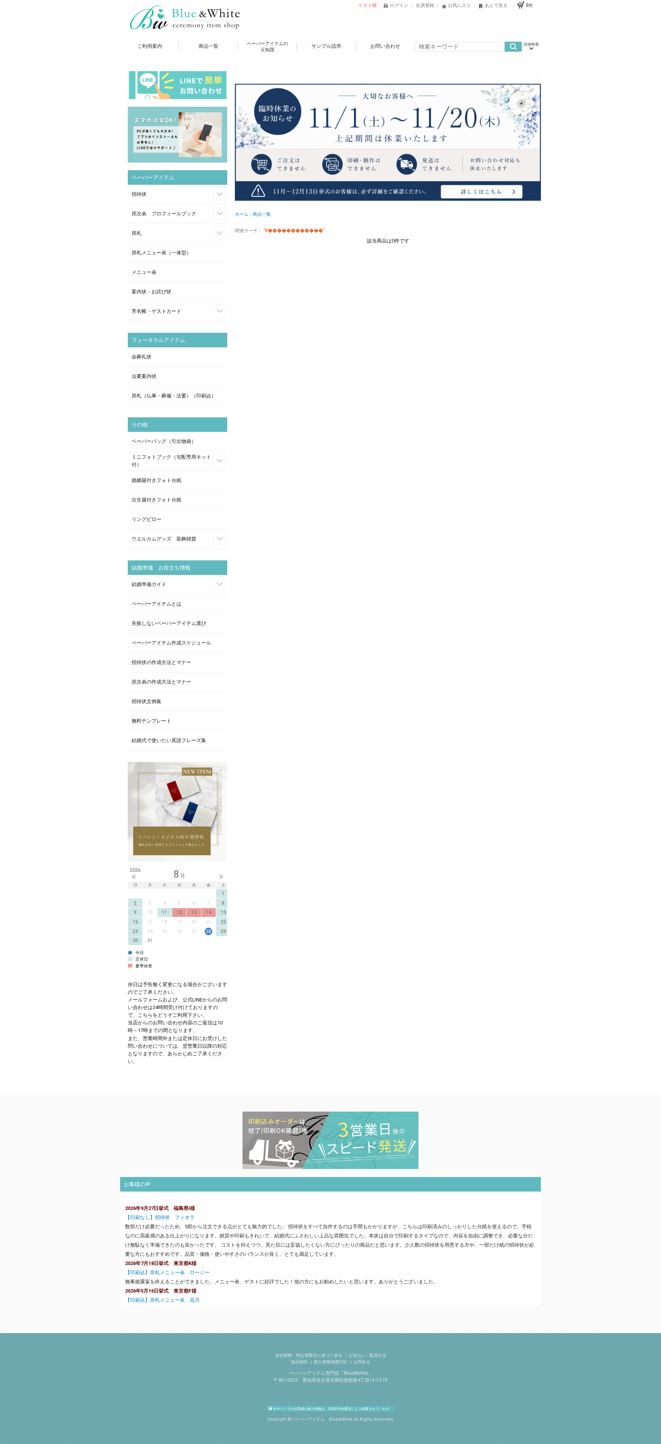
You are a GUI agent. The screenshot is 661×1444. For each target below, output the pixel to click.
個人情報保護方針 (331, 1361)
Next (221, 877)
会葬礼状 (141, 357)
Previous (134, 877)
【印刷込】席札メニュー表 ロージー (167, 1272)
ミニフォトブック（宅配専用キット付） (171, 460)
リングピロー (146, 519)
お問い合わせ (385, 46)
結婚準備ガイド (149, 584)
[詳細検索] (531, 47)
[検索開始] (513, 47)
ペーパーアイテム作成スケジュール (171, 643)
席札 (137, 233)
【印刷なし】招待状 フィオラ (162, 1217)
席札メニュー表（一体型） (161, 253)
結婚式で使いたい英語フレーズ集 (169, 740)
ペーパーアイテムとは (156, 604)
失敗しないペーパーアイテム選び (169, 623)
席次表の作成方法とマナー (161, 682)
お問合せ (361, 1361)
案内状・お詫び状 (151, 292)
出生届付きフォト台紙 (156, 500)
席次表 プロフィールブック (164, 214)
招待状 (139, 194)
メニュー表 (144, 272)
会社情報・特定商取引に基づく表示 (309, 1355)
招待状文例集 (146, 701)
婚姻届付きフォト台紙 (156, 480)
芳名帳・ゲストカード (156, 311)
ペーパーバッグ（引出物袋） (164, 441)
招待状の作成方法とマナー (161, 662)
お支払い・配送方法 (367, 1355)
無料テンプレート (151, 721)
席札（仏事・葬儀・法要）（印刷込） (174, 396)
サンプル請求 (326, 46)
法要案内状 (144, 376)
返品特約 (300, 1361)
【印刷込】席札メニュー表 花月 (163, 1300)
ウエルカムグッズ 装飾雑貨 (164, 539)
